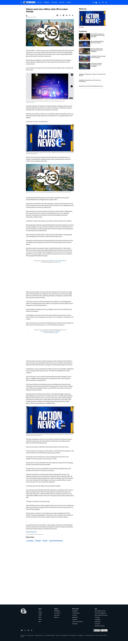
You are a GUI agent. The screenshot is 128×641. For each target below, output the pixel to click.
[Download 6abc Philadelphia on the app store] (97, 630)
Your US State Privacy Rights (50, 635)
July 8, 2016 (57, 262)
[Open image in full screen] (72, 75)
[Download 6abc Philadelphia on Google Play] (103, 630)
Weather (40, 613)
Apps (40, 621)
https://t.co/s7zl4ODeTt (55, 331)
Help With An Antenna (100, 625)
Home (40, 610)
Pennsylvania (54, 2)
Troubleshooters (75, 613)
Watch (40, 617)
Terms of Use (58, 635)
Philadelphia (46, 2)
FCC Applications (81, 635)
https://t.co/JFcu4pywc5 (46, 331)
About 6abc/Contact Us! (100, 610)
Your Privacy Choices (30, 635)
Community (97, 623)
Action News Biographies (100, 613)
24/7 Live (39, 2)
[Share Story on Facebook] (57, 15)
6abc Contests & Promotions (101, 615)
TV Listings (97, 617)
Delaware (69, 2)
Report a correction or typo (31, 531)
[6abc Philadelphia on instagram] (28, 630)
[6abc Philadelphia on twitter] (25, 630)
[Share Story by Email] (69, 15)
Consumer (74, 615)
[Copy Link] (73, 15)
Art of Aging (74, 623)
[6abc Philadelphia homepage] (29, 2)
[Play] (92, 18)
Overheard (74, 619)
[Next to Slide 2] (72, 86)
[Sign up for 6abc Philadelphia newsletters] (31, 630)
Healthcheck (75, 617)
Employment (97, 621)
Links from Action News (77, 621)
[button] (21, 2)
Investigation (75, 610)
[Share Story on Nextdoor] (66, 15)
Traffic (40, 615)
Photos (40, 619)
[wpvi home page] (24, 611)
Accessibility (97, 619)
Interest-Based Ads (64, 635)
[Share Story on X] (60, 15)
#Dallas (51, 260)
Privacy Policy (23, 635)
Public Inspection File (73, 635)
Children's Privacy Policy (39, 635)
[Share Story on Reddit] (63, 15)
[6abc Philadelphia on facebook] (22, 630)
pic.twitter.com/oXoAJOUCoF (60, 260)
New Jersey (62, 2)
